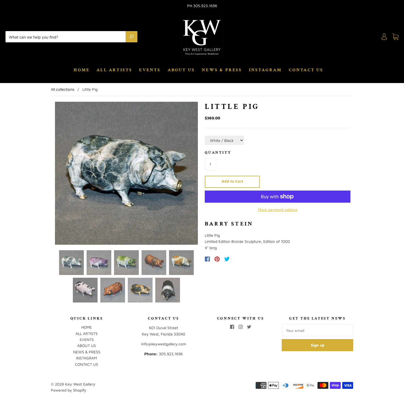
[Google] (238, 259)
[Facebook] (207, 259)
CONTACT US (306, 70)
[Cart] (395, 36)
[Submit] (131, 36)
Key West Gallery (80, 384)
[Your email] (317, 330)
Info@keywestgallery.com (163, 344)
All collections (62, 89)
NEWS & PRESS (222, 70)
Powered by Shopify (68, 390)
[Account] (384, 36)
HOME (82, 70)
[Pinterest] (217, 259)
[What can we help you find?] (66, 36)
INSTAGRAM (265, 70)
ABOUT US (181, 70)
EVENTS (150, 70)
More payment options (277, 209)
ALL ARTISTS (114, 70)
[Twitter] (227, 259)
